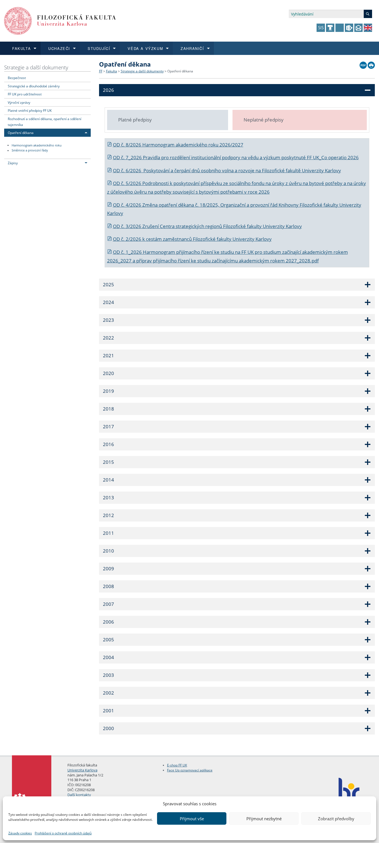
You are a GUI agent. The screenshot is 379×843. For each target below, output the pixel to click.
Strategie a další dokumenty (36, 67)
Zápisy (13, 163)
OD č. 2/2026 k (129, 239)
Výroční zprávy (19, 102)
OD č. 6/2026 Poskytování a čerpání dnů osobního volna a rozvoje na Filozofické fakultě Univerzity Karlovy (227, 170)
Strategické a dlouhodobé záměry (34, 86)
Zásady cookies (20, 833)
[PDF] (363, 63)
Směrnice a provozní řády (30, 151)
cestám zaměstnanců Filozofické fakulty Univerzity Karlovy (209, 239)
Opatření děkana (21, 132)
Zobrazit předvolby (336, 818)
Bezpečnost (17, 77)
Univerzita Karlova (82, 770)
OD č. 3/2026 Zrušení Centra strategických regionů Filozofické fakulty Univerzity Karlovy (207, 226)
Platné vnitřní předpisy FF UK (30, 110)
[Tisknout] (371, 63)
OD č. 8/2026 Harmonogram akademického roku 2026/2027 (178, 144)
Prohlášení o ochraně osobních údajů (63, 833)
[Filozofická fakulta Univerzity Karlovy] (60, 20)
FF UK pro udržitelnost (25, 94)
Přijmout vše (192, 818)
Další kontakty (79, 794)
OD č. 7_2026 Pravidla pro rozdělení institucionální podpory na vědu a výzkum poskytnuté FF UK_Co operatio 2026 (236, 157)
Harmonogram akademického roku (37, 145)
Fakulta (111, 71)
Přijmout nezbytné (264, 818)
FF (100, 71)
